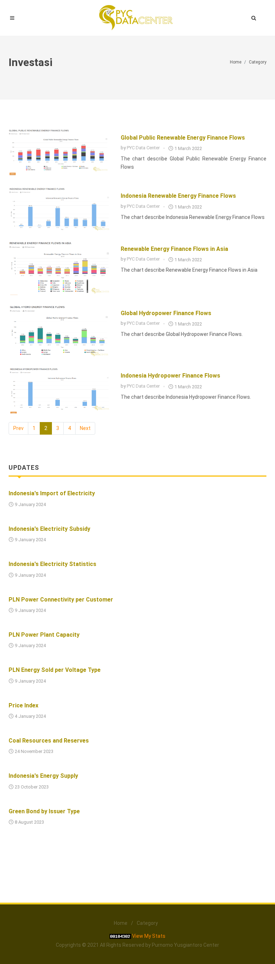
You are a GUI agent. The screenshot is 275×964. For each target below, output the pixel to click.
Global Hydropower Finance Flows (166, 313)
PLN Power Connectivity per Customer (61, 599)
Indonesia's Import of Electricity (52, 493)
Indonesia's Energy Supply (43, 775)
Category (257, 62)
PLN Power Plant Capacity (44, 634)
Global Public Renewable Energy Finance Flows (183, 137)
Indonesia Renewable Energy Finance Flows (178, 195)
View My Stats (148, 936)
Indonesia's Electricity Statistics (52, 564)
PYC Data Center (143, 147)
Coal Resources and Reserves (49, 740)
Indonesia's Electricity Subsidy (49, 528)
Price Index (23, 705)
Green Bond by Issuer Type (44, 811)
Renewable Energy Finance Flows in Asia (174, 248)
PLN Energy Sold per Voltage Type (55, 669)
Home (235, 62)
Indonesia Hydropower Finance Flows (170, 375)
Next (85, 428)
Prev (18, 428)
